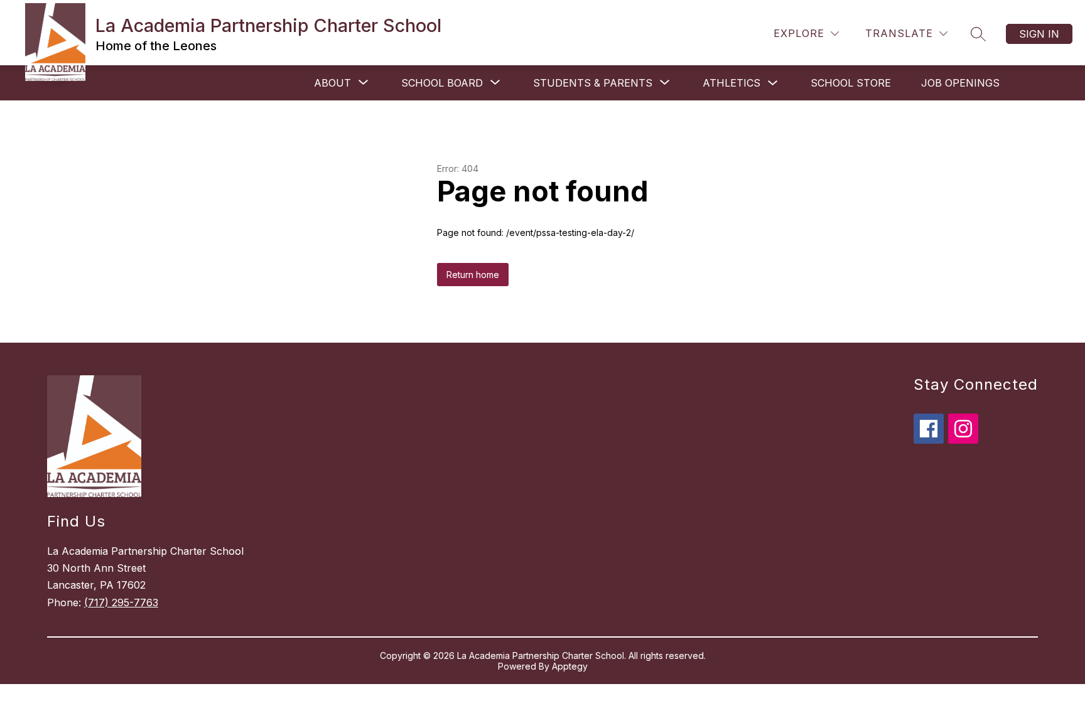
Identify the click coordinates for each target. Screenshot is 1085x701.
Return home (472, 274)
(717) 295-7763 (121, 602)
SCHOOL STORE (851, 83)
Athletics (731, 83)
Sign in (1039, 34)
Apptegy (570, 666)
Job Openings (960, 83)
